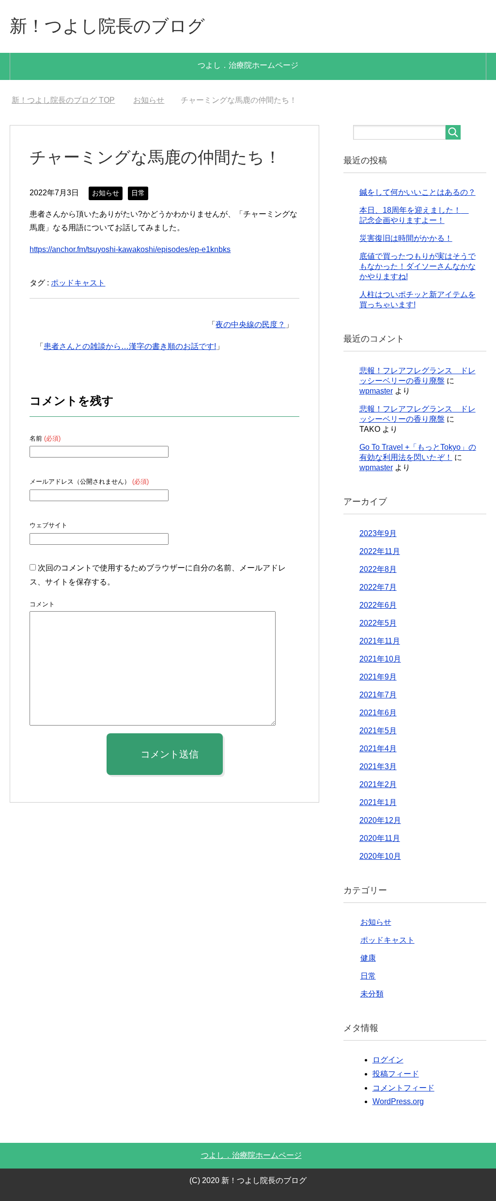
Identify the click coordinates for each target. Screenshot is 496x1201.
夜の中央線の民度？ (250, 324)
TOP (63, 100)
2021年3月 (378, 766)
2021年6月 (378, 713)
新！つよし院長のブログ (107, 26)
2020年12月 (380, 820)
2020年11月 (379, 838)
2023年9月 (378, 533)
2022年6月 (378, 605)
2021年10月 (380, 659)
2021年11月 (379, 641)
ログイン (387, 1060)
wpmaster (376, 391)
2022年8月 (378, 569)
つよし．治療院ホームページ (248, 65)
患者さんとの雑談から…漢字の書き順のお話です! (130, 346)
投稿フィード (395, 1074)
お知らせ (105, 193)
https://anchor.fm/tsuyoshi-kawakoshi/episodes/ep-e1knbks (130, 249)
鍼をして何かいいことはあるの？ (417, 192)
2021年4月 (378, 748)
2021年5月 (378, 731)
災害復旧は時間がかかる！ (405, 238)
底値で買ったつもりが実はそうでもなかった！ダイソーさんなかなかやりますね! (417, 266)
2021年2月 (378, 784)
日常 (138, 193)
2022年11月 (379, 551)
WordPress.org (398, 1101)
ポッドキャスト (78, 283)
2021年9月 (378, 677)
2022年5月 (378, 623)
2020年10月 (380, 856)
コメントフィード (403, 1088)
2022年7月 (378, 587)
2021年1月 (378, 802)
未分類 (372, 994)
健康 (368, 958)
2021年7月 (378, 695)
